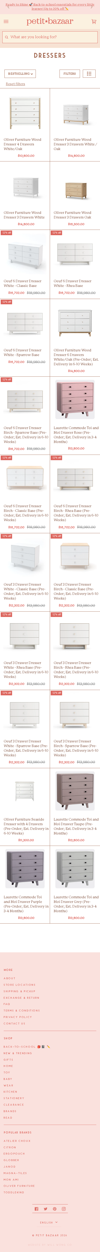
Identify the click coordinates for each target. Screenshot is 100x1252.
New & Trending (18, 1053)
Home (8, 1066)
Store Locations (20, 985)
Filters (69, 73)
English (47, 1222)
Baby (8, 1079)
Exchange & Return (22, 998)
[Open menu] (11, 21)
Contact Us (15, 1023)
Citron (10, 1147)
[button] (89, 74)
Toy (7, 1072)
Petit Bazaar (47, 1235)
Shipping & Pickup (20, 991)
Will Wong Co (59, 1245)
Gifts (8, 1060)
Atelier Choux (17, 1141)
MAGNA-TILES (15, 1173)
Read (8, 1118)
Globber (11, 1160)
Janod (10, 1166)
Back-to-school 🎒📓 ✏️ (27, 1047)
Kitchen (10, 1092)
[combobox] (53, 37)
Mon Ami (11, 1179)
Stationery (14, 1098)
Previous (11, 7)
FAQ (7, 1004)
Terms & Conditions (22, 1010)
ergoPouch (14, 1153)
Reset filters (15, 84)
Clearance (14, 1105)
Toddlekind (14, 1192)
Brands (10, 1111)
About (10, 978)
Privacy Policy (18, 1017)
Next (89, 7)
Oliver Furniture (19, 1186)
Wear (9, 1085)
